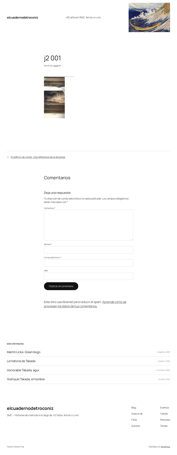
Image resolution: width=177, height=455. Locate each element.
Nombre (48, 244)
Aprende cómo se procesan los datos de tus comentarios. (85, 304)
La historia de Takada (21, 361)
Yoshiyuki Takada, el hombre (26, 379)
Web (46, 270)
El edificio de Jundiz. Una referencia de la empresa (38, 157)
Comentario (49, 208)
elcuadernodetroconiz (22, 17)
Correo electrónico (52, 257)
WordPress (165, 446)
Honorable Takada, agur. (23, 370)
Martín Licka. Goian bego (23, 352)
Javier (56, 65)
